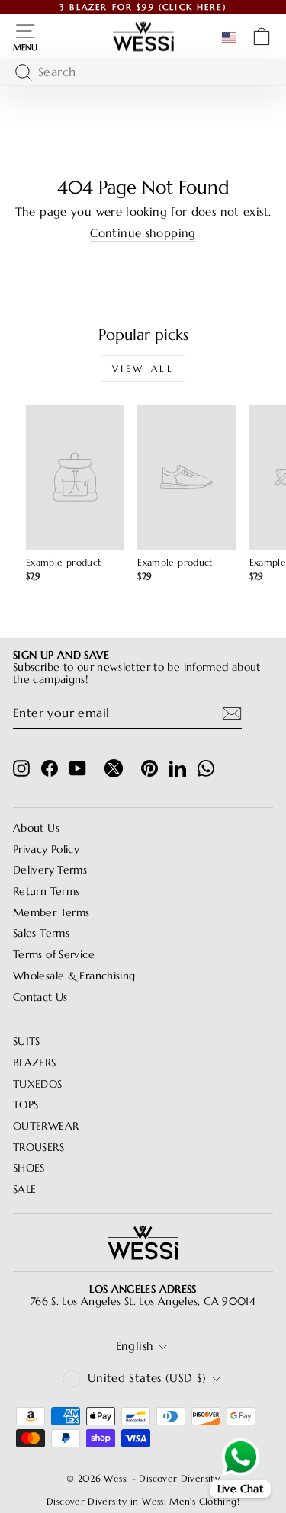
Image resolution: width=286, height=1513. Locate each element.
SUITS (26, 1041)
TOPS (25, 1104)
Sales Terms (41, 933)
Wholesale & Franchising (74, 976)
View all (143, 368)
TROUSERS (38, 1147)
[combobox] (139, 72)
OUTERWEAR (46, 1126)
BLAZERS (34, 1062)
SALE (24, 1189)
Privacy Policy (46, 849)
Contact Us (40, 997)
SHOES (29, 1168)
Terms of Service (54, 954)
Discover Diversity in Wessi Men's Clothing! (143, 1501)
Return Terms (46, 891)
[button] (231, 37)
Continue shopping (142, 233)
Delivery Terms (50, 870)
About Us (36, 828)
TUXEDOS (38, 1084)
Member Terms (51, 912)
